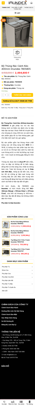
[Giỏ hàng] (32, 3)
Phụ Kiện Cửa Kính (8, 277)
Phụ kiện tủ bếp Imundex (10, 203)
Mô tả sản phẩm (9, 118)
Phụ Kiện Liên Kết (7, 280)
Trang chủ (6, 7)
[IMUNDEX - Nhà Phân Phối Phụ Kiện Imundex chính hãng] (17, 3)
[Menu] (3, 3)
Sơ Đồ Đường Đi (7, 321)
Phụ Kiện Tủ (6, 267)
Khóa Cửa (5, 270)
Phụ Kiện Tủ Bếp (17, 7)
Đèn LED (4, 290)
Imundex (4, 188)
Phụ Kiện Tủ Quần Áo (9, 287)
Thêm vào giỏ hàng (22, 95)
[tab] (17, 118)
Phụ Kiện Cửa (6, 273)
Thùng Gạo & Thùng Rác (26, 107)
